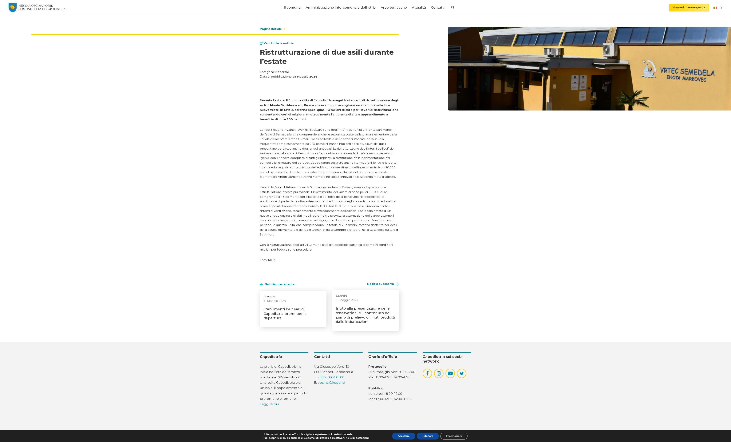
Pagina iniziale (271, 29)
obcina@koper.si (331, 382)
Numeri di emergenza (688, 7)
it (720, 7)
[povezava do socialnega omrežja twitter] (462, 373)
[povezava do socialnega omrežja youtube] (450, 373)
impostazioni (360, 438)
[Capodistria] (37, 7)
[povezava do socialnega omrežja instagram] (439, 373)
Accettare (403, 436)
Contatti (437, 7)
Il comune (292, 7)
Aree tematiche (394, 7)
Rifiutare (427, 436)
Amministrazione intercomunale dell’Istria (341, 7)
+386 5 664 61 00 (331, 377)
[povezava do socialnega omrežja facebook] (427, 373)
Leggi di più (269, 404)
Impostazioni (454, 436)
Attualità (419, 7)
